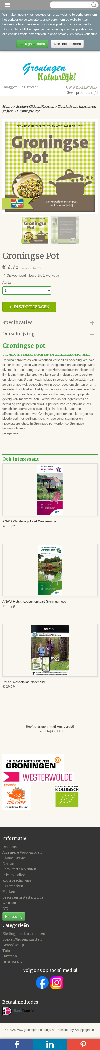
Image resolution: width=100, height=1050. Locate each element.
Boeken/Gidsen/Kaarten (35, 106)
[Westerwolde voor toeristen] (47, 777)
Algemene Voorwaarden (22, 852)
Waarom (9, 903)
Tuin (6, 951)
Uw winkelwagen (82, 88)
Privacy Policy (13, 875)
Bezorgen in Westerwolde (22, 897)
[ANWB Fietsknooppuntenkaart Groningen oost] (50, 570)
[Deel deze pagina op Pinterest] (83, 1044)
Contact (8, 864)
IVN (5, 909)
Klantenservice (14, 858)
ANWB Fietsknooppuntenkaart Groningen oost (34, 601)
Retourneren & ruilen (19, 869)
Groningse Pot (28, 111)
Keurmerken (12, 886)
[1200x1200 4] (50, 166)
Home (7, 106)
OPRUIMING (12, 962)
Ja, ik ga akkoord (32, 44)
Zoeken (93, 5)
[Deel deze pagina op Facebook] (16, 1044)
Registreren (29, 87)
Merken (8, 892)
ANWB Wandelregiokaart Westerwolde (29, 521)
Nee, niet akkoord (67, 44)
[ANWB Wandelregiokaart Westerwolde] (50, 490)
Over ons (9, 847)
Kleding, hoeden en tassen (23, 934)
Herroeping (13, 916)
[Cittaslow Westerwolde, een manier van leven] (40, 796)
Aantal (6, 282)
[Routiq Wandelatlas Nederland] (50, 650)
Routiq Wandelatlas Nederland (23, 682)
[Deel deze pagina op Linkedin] (50, 1044)
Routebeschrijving (16, 881)
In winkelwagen (31, 306)
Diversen (9, 956)
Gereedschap (13, 945)
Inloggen (9, 87)
